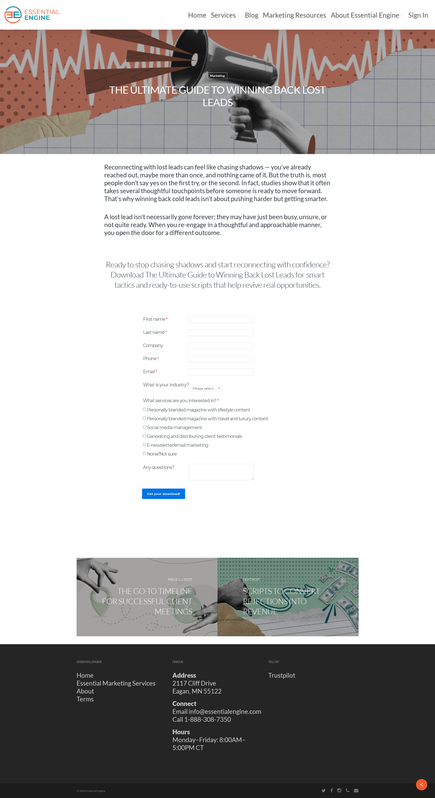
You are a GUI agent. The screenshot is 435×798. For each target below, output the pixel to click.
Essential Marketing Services (116, 683)
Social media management (174, 427)
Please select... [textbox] (204, 389)
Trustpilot (281, 675)
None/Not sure (162, 454)
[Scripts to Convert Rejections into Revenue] (288, 597)
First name (154, 319)
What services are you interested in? (179, 400)
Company (153, 345)
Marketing (217, 76)
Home (85, 675)
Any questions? (159, 467)
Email (149, 371)
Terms (85, 699)
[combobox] (206, 389)
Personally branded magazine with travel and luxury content (207, 418)
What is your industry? (166, 384)
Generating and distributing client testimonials (194, 436)
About (85, 691)
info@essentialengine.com (225, 711)
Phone (150, 358)
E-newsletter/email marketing (177, 445)
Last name (153, 332)
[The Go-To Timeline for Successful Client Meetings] (147, 597)
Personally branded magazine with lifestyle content (198, 410)
